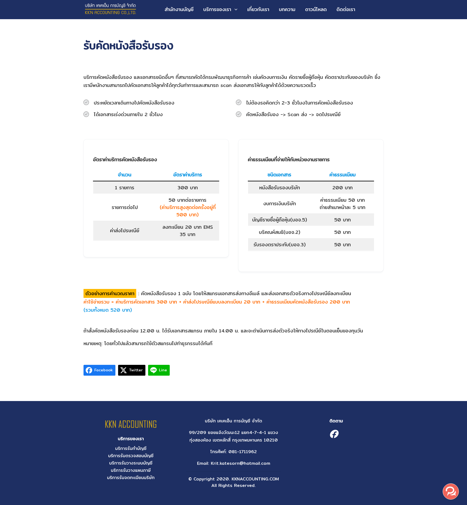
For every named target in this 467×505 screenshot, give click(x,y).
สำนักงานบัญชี (179, 9)
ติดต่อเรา (345, 9)
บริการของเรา (217, 9)
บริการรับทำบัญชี (130, 448)
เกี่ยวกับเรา (258, 9)
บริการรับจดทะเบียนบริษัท (131, 477)
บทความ (287, 9)
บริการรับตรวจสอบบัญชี (131, 455)
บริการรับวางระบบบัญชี (130, 463)
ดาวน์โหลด (316, 9)
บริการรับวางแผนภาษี (131, 470)
